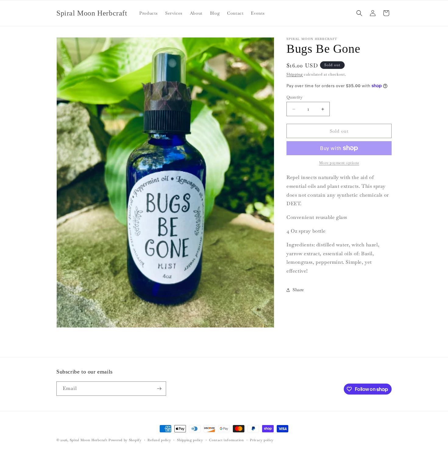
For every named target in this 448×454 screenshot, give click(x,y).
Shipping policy (190, 440)
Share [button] (298, 289)
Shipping (294, 74)
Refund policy (159, 440)
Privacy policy (262, 440)
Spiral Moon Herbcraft (89, 440)
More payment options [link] (339, 162)
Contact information (226, 440)
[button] (359, 13)
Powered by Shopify (125, 440)
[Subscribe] (159, 388)
